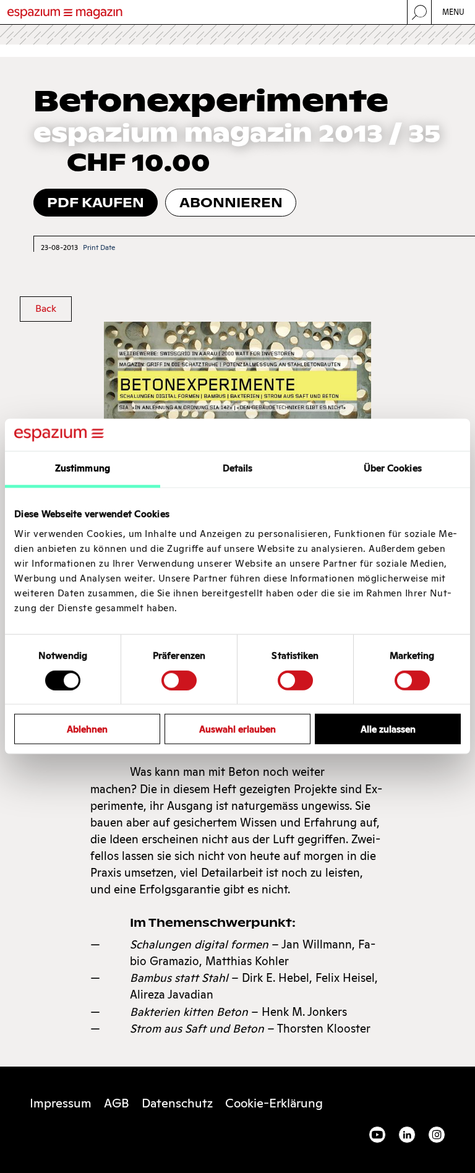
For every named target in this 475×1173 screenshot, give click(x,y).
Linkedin (407, 1134)
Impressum (61, 1103)
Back (45, 308)
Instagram (436, 1134)
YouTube (377, 1134)
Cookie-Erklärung (274, 1103)
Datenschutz (177, 1103)
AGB (116, 1103)
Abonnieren (231, 203)
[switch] (179, 680)
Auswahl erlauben (237, 729)
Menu (453, 12)
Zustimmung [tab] (82, 468)
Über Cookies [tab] (393, 468)
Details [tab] (238, 468)
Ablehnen (87, 729)
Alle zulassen (388, 729)
